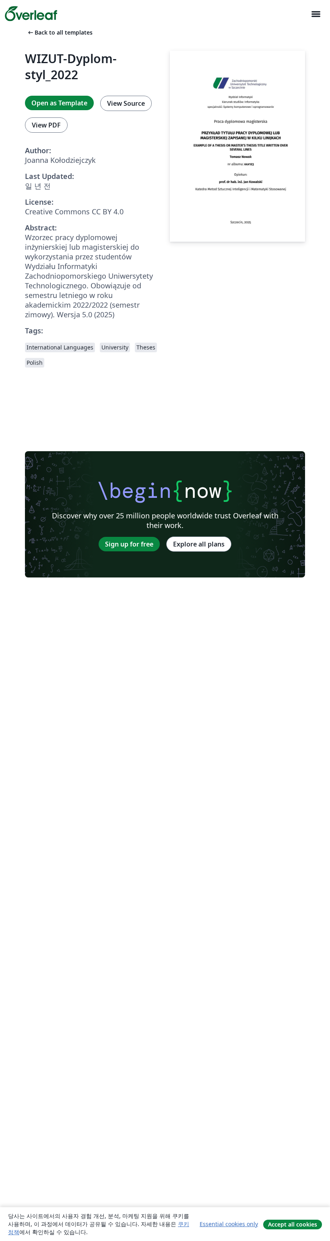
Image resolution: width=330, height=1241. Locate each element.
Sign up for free (129, 544)
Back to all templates (60, 32)
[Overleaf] (31, 13)
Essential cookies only (229, 1224)
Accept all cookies (292, 1224)
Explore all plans (199, 544)
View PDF (46, 125)
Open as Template (59, 103)
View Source (126, 103)
